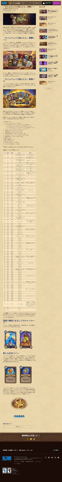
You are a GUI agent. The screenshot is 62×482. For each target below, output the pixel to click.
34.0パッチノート (18, 394)
